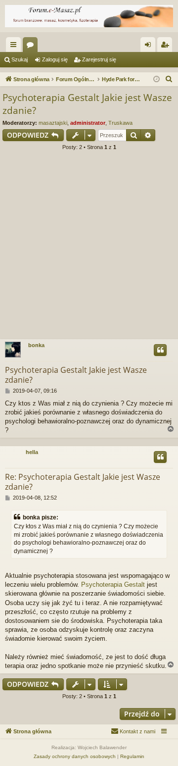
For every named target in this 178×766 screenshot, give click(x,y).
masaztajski (53, 123)
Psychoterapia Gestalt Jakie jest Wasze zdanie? (87, 104)
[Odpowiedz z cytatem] (160, 350)
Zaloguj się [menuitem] (149, 46)
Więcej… (15, 46)
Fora (32, 46)
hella (32, 452)
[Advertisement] (89, 248)
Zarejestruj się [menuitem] (166, 46)
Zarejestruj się (99, 59)
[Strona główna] (89, 16)
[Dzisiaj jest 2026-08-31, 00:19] (156, 79)
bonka (36, 345)
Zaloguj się (55, 59)
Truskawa (120, 123)
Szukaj (19, 59)
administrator (87, 123)
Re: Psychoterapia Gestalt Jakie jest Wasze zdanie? (82, 482)
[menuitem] (169, 79)
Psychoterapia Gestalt (113, 584)
